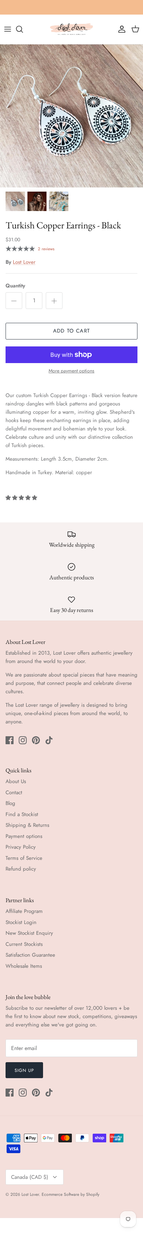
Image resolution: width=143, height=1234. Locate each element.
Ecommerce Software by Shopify (70, 1194)
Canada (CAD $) (29, 1177)
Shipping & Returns (27, 825)
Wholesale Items (24, 966)
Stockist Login (21, 922)
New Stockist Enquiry (29, 933)
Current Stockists (24, 944)
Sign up (24, 1070)
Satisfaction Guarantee (30, 955)
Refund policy (21, 869)
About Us (16, 781)
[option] (71, 115)
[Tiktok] (49, 740)
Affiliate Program (24, 911)
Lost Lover (24, 262)
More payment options (71, 371)
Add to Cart (71, 331)
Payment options (24, 836)
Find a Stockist (22, 814)
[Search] (23, 29)
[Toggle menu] (7, 29)
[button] (22, 498)
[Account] (120, 29)
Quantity (15, 285)
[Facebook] (10, 740)
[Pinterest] (36, 740)
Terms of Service (24, 858)
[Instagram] (23, 740)
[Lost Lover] (71, 29)
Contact (14, 792)
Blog (10, 803)
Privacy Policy (21, 847)
